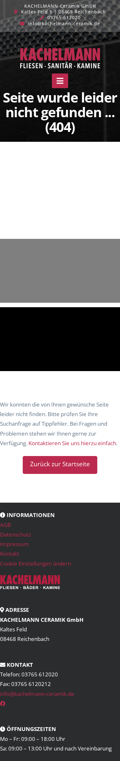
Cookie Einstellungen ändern (35, 563)
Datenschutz (15, 534)
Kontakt (9, 553)
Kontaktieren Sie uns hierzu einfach (72, 443)
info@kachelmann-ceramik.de (64, 23)
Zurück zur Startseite (60, 464)
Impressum (14, 544)
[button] (60, 80)
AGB (5, 525)
